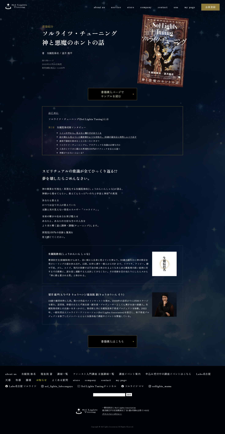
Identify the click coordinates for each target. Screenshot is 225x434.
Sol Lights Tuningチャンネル (98, 386)
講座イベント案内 (130, 374)
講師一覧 (62, 374)
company (146, 7)
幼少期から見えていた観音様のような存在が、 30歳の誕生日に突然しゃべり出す (98, 136)
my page (189, 7)
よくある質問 (60, 380)
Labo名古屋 (203, 374)
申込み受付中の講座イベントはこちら (168, 374)
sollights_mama (161, 386)
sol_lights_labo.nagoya (59, 386)
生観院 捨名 (29, 374)
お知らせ (41, 380)
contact (163, 7)
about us (99, 7)
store (130, 7)
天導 (8, 380)
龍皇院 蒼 (46, 374)
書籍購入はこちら (112, 341)
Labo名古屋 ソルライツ (22, 386)
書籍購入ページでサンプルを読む (112, 94)
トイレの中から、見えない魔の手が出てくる (80, 132)
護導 (28, 380)
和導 (18, 380)
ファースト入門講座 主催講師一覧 (93, 374)
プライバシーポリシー (112, 413)
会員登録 (210, 7)
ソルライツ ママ (134, 386)
